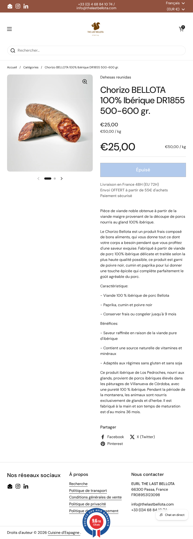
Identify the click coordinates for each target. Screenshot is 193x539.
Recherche (78, 483)
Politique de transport (88, 490)
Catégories (30, 67)
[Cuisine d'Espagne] (95, 29)
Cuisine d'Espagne (64, 532)
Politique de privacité (87, 504)
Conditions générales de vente (95, 497)
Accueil (12, 67)
